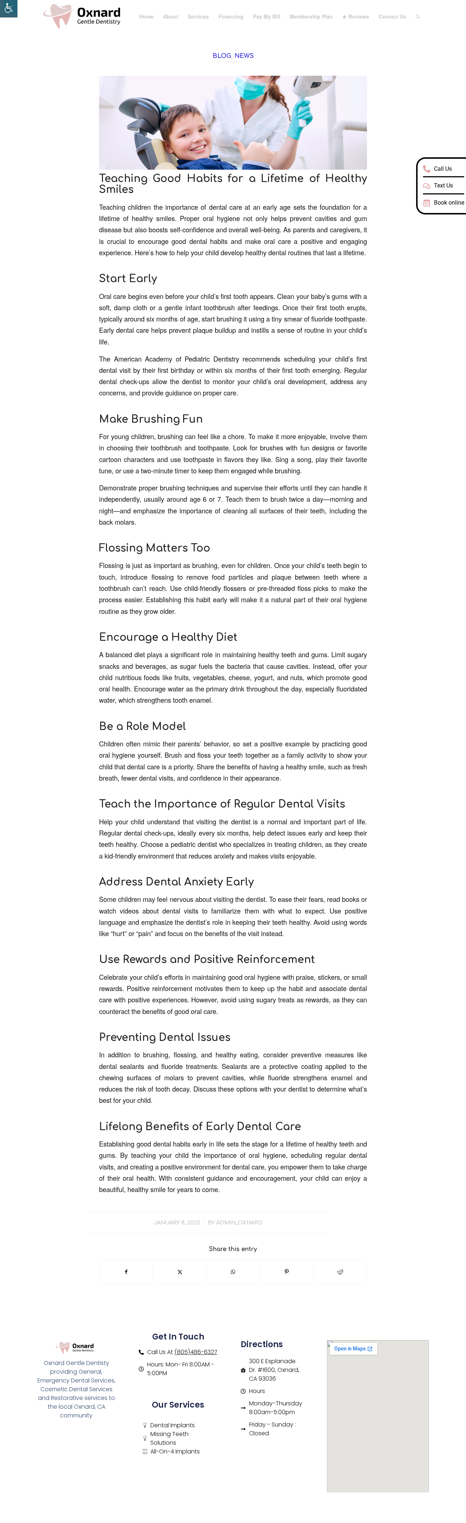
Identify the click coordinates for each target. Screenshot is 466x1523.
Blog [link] (222, 55)
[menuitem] (146, 16)
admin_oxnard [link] (239, 1223)
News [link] (244, 55)
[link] (8, 8)
